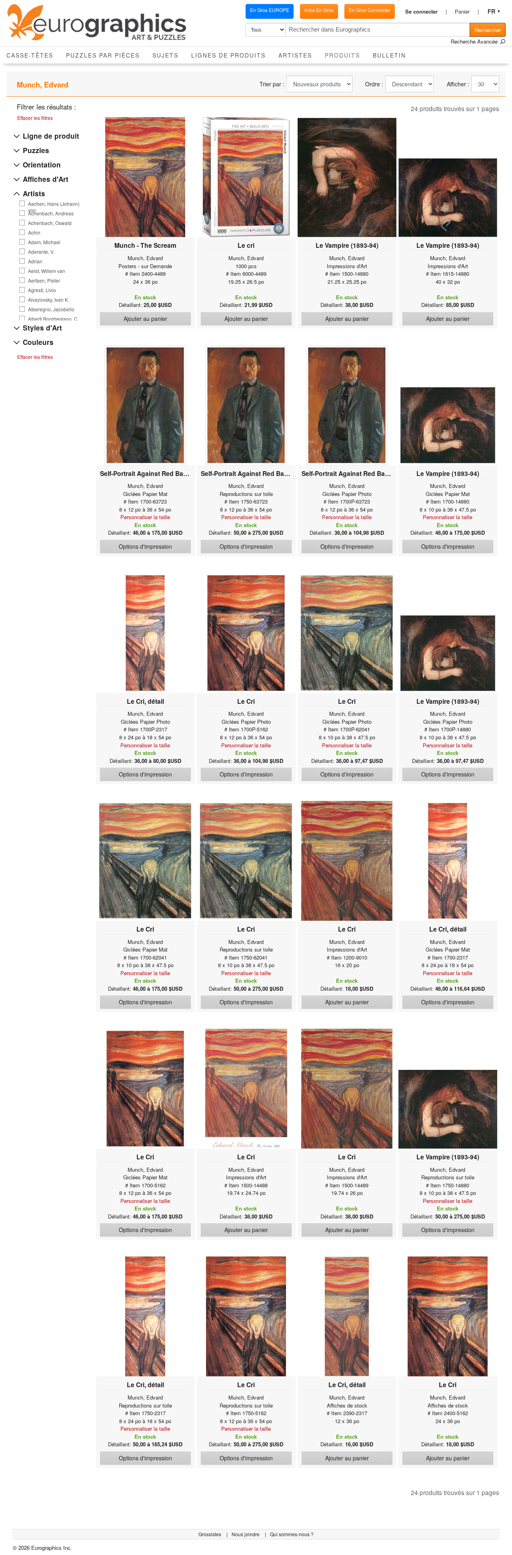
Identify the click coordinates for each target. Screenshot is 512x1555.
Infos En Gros (319, 9)
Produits (345, 55)
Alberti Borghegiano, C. (53, 319)
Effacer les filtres (35, 117)
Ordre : (374, 84)
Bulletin (389, 55)
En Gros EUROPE (269, 9)
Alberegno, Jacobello (51, 309)
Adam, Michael (44, 242)
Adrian (35, 261)
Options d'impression (145, 546)
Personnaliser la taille (145, 517)
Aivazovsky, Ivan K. (48, 300)
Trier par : (272, 84)
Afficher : (458, 84)
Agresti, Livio (42, 290)
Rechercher (487, 30)
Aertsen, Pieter (44, 280)
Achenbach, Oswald (50, 223)
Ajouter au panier (145, 319)
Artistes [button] (295, 55)
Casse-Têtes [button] (29, 55)
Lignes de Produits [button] (228, 55)
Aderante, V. (41, 252)
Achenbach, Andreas (51, 213)
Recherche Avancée (475, 41)
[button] (426, 12)
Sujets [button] (165, 55)
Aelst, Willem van (46, 271)
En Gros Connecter (369, 9)
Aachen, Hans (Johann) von (54, 204)
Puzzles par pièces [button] (103, 55)
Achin (34, 232)
